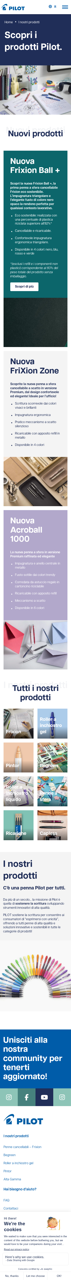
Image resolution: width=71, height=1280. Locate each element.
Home (9, 22)
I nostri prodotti (16, 1136)
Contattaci (11, 1208)
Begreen (10, 1155)
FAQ (6, 1200)
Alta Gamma (12, 1179)
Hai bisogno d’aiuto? (20, 1189)
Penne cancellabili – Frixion (22, 1147)
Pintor (8, 1171)
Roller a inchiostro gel (18, 1163)
